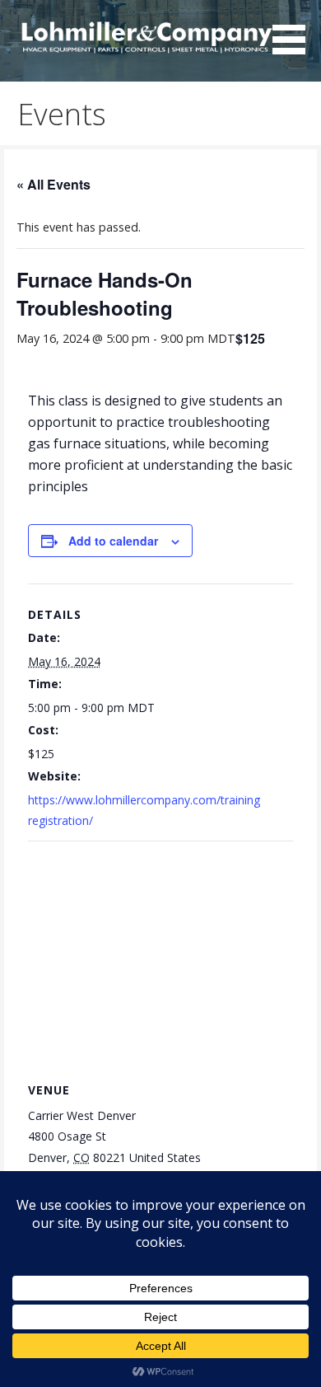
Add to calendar (113, 540)
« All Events (53, 184)
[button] (294, 29)
